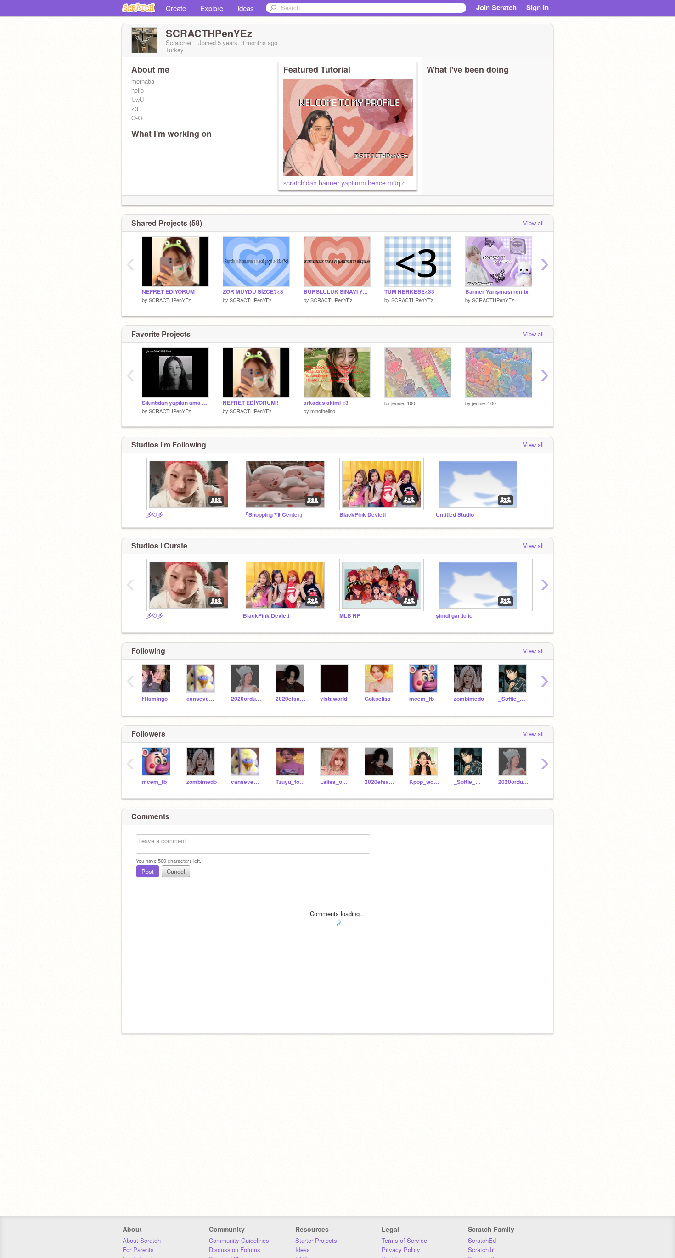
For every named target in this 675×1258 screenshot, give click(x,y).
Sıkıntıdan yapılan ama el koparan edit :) (175, 403)
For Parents (138, 1249)
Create (176, 8)
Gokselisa (378, 699)
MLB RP (349, 616)
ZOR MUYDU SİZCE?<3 (253, 292)
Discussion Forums (234, 1249)
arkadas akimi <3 (326, 403)
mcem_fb (421, 699)
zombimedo (469, 699)
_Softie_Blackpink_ (513, 699)
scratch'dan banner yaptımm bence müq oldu (349, 182)
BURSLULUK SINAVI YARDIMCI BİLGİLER (337, 292)
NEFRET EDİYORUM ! (170, 292)
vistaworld (333, 699)
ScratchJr (481, 1249)
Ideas (245, 8)
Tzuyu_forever (291, 782)
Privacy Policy (401, 1249)
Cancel (176, 871)
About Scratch (142, 1240)
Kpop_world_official (424, 782)
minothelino (322, 410)
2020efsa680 (291, 699)
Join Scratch (496, 7)
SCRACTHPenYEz (170, 299)
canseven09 (201, 699)
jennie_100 (403, 403)
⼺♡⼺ (154, 515)
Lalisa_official (335, 782)
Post (147, 871)
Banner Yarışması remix (497, 292)
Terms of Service (404, 1240)
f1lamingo (155, 699)
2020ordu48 (246, 699)
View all (533, 222)
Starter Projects (316, 1240)
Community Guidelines (239, 1240)
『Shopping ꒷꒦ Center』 (274, 515)
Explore (211, 8)
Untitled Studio (455, 515)
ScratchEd (482, 1240)
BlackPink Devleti (362, 515)
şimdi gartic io (454, 616)
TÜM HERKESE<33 (409, 292)
